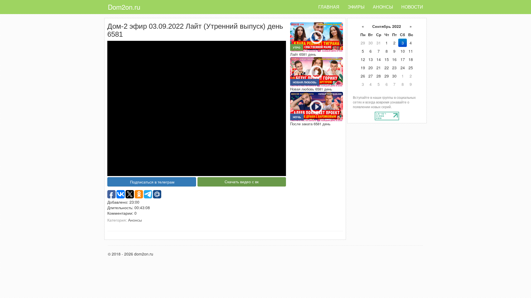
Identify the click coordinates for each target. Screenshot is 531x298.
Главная (328, 7)
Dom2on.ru (124, 7)
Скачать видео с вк (242, 181)
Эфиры (356, 7)
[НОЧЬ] (316, 106)
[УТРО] (316, 36)
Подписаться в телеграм (152, 182)
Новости (412, 7)
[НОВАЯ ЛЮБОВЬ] (316, 71)
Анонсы (383, 7)
